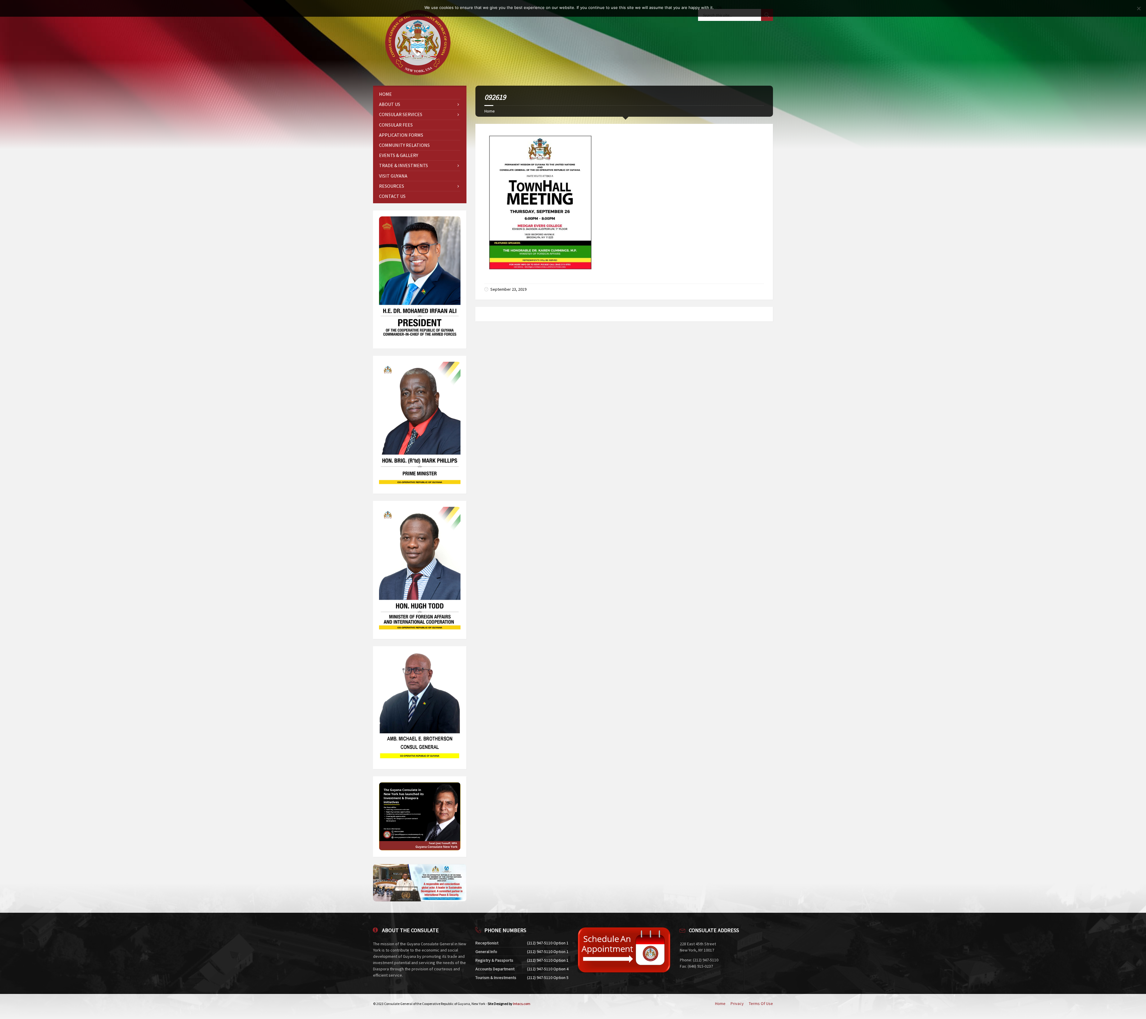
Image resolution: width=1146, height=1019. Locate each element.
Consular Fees (396, 125)
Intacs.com (521, 1003)
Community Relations (404, 145)
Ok (719, 7)
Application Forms (401, 135)
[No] (1139, 8)
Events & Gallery (398, 155)
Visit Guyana (393, 176)
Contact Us (392, 196)
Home (489, 111)
